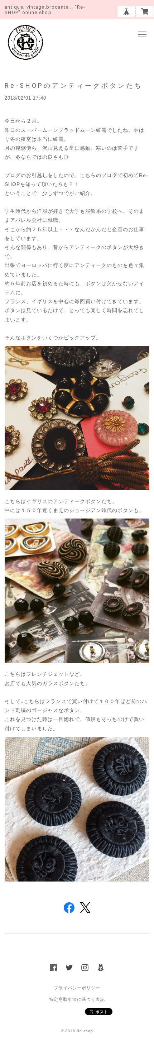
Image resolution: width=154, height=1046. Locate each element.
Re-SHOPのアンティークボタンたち (74, 85)
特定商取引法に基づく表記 (77, 999)
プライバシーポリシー (77, 987)
